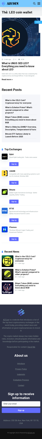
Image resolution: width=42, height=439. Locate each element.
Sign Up (13, 164)
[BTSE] (5, 213)
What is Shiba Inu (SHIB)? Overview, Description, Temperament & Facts (20, 128)
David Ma (31, 347)
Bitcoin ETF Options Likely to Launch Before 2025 (17, 135)
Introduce (21, 363)
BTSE (11, 208)
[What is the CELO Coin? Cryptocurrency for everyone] (7, 266)
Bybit (11, 154)
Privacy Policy (21, 369)
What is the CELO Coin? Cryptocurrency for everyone (18, 101)
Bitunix (12, 190)
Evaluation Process (21, 380)
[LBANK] (5, 175)
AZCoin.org (31, 433)
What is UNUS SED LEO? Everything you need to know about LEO (18, 66)
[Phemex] (5, 232)
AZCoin (6, 320)
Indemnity (21, 374)
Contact (21, 385)
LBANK (12, 171)
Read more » (7, 79)
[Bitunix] (5, 194)
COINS (38, 22)
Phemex (13, 227)
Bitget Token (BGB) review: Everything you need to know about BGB (20, 120)
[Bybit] (5, 159)
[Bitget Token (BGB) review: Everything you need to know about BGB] (7, 293)
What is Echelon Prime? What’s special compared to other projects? (18, 110)
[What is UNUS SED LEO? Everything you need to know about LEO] (21, 37)
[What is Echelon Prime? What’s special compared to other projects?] (7, 280)
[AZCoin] (11, 3)
